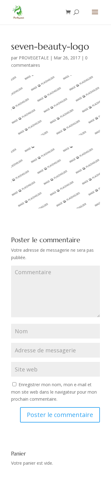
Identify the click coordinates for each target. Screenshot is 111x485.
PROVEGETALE (34, 58)
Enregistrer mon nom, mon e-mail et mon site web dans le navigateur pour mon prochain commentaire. (54, 392)
